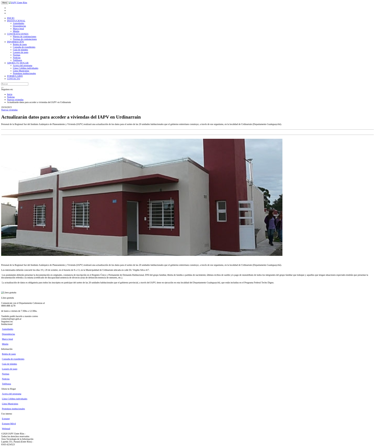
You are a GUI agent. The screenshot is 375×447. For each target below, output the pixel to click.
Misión (16, 31)
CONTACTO (13, 78)
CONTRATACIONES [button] (17, 34)
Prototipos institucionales (24, 73)
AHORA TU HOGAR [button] (18, 63)
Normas (16, 55)
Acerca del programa (22, 65)
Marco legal (18, 28)
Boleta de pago (20, 44)
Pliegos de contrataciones (24, 36)
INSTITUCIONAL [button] (16, 20)
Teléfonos (17, 60)
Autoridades (18, 23)
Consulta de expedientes (24, 47)
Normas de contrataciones (25, 39)
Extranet (6, 418)
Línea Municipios (21, 71)
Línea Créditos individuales (25, 68)
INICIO (10, 18)
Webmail (6, 428)
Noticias (17, 57)
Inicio (9, 94)
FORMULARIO (15, 76)
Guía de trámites (20, 49)
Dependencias (19, 26)
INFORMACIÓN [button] (15, 42)
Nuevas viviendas (15, 99)
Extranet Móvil (9, 423)
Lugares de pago (20, 52)
